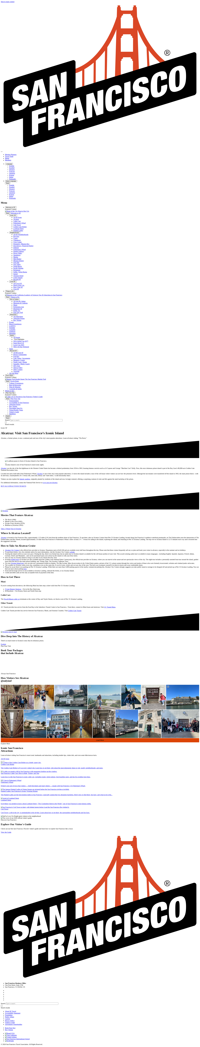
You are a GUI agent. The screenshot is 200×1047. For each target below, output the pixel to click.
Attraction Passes (19, 318)
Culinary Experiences (16, 383)
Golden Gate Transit (74, 611)
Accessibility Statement (12, 1013)
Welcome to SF (11, 207)
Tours (11, 349)
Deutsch (12, 170)
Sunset (15, 274)
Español (11, 168)
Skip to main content (7, 2)
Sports (12, 335)
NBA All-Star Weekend (21, 347)
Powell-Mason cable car (12, 599)
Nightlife (12, 328)
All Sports (16, 337)
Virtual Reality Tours (16, 410)
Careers (7, 1019)
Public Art (16, 311)
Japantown (16, 255)
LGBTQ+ (12, 326)
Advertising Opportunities (13, 1024)
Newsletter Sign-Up (15, 408)
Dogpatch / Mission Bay (21, 244)
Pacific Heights (18, 268)
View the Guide (6, 832)
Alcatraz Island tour (17, 563)
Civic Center (17, 242)
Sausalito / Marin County (21, 364)
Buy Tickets (17, 320)
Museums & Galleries (20, 303)
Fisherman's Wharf (19, 223)
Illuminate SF (17, 309)
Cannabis (12, 330)
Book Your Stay (10, 1028)
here (25, 569)
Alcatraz (16, 219)
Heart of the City (18, 285)
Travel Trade (9, 156)
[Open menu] (1, 151)
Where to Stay (9, 391)
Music (15, 305)
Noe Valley (17, 264)
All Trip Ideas (13, 373)
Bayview (16, 236)
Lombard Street (18, 229)
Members (8, 160)
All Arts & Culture (19, 301)
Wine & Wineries (14, 387)
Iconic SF (13, 215)
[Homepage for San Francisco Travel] (100, 149)
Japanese (12, 173)
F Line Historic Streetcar (13, 589)
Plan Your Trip (10, 393)
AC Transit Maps (109, 607)
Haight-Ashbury (18, 251)
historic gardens (25, 479)
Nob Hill (16, 263)
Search (8, 416)
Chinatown (17, 240)
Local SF (13, 281)
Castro (15, 238)
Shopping (12, 333)
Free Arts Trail (18, 312)
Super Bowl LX (18, 343)
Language (9, 164)
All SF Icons (17, 217)
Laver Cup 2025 (18, 345)
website (72, 552)
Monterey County (19, 360)
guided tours (15, 559)
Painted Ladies (18, 230)
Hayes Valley (17, 253)
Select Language (11, 181)
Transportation (14, 401)
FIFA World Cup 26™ (20, 341)
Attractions (13, 314)
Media (7, 158)
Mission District (18, 261)
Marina (15, 257)
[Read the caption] (6, 463)
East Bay (16, 356)
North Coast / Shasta (20, 362)
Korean (11, 175)
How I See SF (18, 287)
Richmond (16, 270)
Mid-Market (17, 259)
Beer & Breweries (15, 385)
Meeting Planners (10, 154)
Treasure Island (18, 276)
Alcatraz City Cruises (12, 550)
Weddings (12, 414)
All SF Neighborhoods (20, 234)
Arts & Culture (14, 299)
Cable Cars (17, 221)
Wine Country (18, 369)
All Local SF (17, 283)
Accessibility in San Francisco (19, 402)
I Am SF (16, 289)
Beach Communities (20, 354)
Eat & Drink (9, 375)
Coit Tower (17, 225)
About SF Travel (10, 1011)
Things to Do (10, 291)
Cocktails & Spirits (15, 389)
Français (12, 171)
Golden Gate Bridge (20, 227)
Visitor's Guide (14, 412)
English (11, 166)
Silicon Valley (17, 368)
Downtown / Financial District (23, 246)
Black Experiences (15, 324)
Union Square (17, 277)
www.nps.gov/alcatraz (50, 482)
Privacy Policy (10, 1021)
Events (11, 322)
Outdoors (12, 331)
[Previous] (4, 761)
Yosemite (16, 371)
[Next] (1, 761)
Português (12, 179)
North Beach (17, 266)
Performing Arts (18, 307)
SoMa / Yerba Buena (20, 272)
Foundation (8, 1015)
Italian (11, 177)
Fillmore (16, 248)
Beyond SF (17, 279)
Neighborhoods (14, 232)
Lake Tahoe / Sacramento (21, 358)
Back (7, 183)
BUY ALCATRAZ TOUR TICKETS (13, 486)
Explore (3, 644)
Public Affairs (9, 1017)
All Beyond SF (18, 353)
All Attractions (18, 316)
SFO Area (16, 366)
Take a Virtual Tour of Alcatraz (11, 529)
